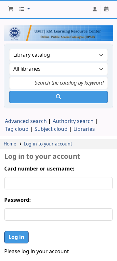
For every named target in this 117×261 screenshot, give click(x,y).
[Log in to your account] (94, 9)
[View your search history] (106, 9)
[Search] (58, 97)
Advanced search (26, 121)
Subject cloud (51, 129)
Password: (17, 200)
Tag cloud (17, 129)
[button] (10, 9)
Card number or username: (39, 169)
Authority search (73, 121)
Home (10, 144)
